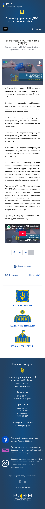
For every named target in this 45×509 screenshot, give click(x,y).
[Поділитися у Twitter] (19, 252)
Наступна (33, 275)
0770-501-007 (22, 411)
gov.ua (8, 4)
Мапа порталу (21, 364)
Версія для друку (25, 266)
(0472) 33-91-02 (23, 396)
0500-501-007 (22, 408)
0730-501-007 (22, 413)
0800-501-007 (22, 416)
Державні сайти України (13, 6)
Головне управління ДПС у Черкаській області (22, 20)
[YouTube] (25, 481)
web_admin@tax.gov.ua (22, 453)
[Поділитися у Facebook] (14, 252)
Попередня (13, 275)
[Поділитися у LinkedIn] (25, 252)
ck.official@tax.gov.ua (22, 426)
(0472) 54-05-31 (20, 399)
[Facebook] (20, 481)
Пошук (39, 29)
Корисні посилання (22, 488)
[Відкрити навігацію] (40, 4)
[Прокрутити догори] (41, 497)
